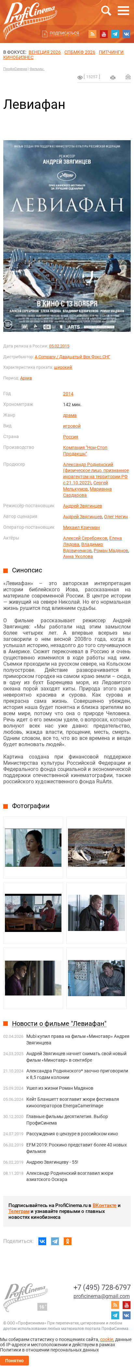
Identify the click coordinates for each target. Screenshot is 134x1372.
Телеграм (18, 1211)
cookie (106, 1339)
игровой (72, 426)
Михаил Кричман (81, 527)
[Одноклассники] (68, 1241)
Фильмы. (37, 69)
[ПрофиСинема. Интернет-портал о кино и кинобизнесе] (30, 13)
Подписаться (64, 33)
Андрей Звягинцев (82, 506)
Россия (70, 436)
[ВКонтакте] (42, 1241)
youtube (104, 34)
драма (70, 415)
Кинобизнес (18, 57)
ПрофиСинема (15, 69)
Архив (26, 378)
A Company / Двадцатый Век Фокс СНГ (72, 356)
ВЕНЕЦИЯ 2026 (45, 52)
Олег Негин (116, 516)
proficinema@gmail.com (102, 1296)
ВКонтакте (104, 1205)
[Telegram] (55, 1241)
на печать (112, 77)
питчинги (111, 52)
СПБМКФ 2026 (79, 52)
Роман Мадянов (111, 550)
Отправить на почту (128, 76)
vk (126, 34)
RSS (92, 34)
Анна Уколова (78, 556)
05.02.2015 (59, 346)
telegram (115, 34)
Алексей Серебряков (85, 538)
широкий (63, 367)
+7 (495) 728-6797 (102, 1287)
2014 (68, 393)
